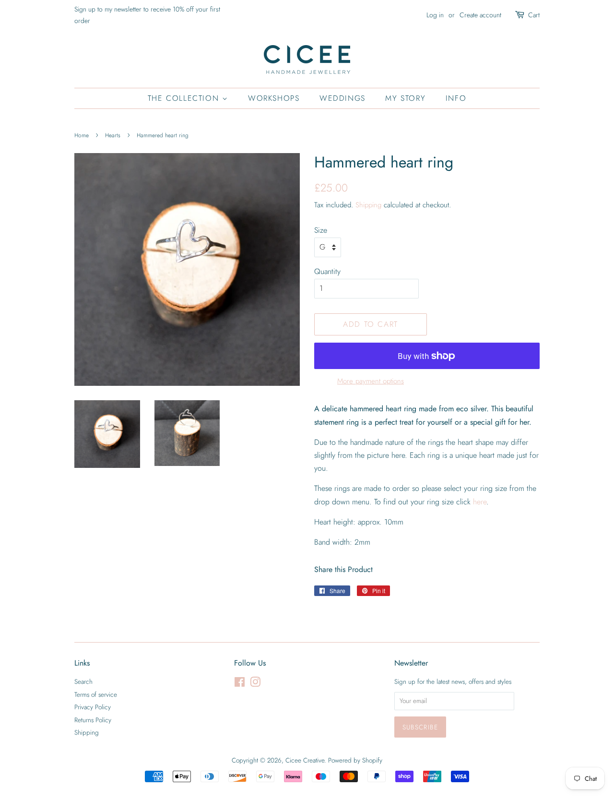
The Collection (185, 98)
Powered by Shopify (355, 760)
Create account (480, 15)
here (479, 501)
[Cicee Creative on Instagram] (255, 684)
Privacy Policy (92, 707)
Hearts (112, 135)
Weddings (342, 98)
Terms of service (95, 694)
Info (456, 98)
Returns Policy (92, 720)
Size (320, 230)
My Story (405, 98)
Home (81, 135)
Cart (534, 15)
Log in (435, 15)
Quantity (327, 271)
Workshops (273, 98)
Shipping (368, 205)
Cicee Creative (304, 760)
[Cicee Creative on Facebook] (239, 684)
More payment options (370, 381)
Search (83, 681)
